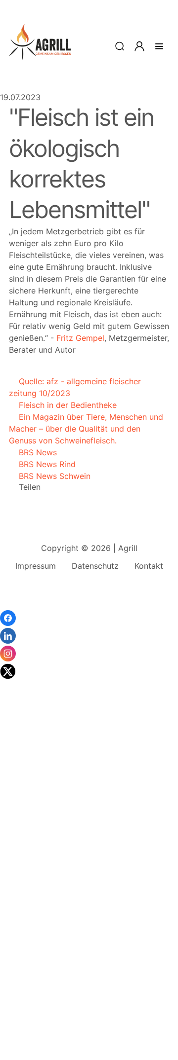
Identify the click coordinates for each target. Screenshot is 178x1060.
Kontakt (148, 566)
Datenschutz (95, 566)
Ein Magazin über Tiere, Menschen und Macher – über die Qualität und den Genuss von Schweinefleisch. (86, 428)
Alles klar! (9, 1030)
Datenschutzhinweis (37, 1055)
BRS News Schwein (49, 476)
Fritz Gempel (80, 338)
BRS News (33, 452)
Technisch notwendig (20, 902)
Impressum (35, 566)
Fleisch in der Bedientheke (63, 405)
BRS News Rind (42, 464)
